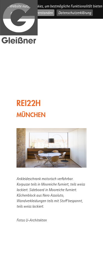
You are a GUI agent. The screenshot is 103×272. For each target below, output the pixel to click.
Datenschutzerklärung (74, 12)
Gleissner (19, 22)
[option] (51, 148)
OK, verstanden (41, 12)
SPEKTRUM (31, 87)
